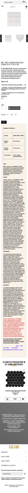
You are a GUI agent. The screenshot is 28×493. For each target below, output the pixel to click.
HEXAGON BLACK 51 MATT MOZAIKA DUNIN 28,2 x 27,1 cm (14, 391)
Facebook (10, 446)
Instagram (14, 446)
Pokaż (13, 399)
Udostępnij (7, 114)
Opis (3, 122)
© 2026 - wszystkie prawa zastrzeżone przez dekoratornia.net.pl (14, 485)
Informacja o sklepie (8, 465)
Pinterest (15, 114)
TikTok (17, 446)
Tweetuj (11, 114)
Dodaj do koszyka (15, 108)
